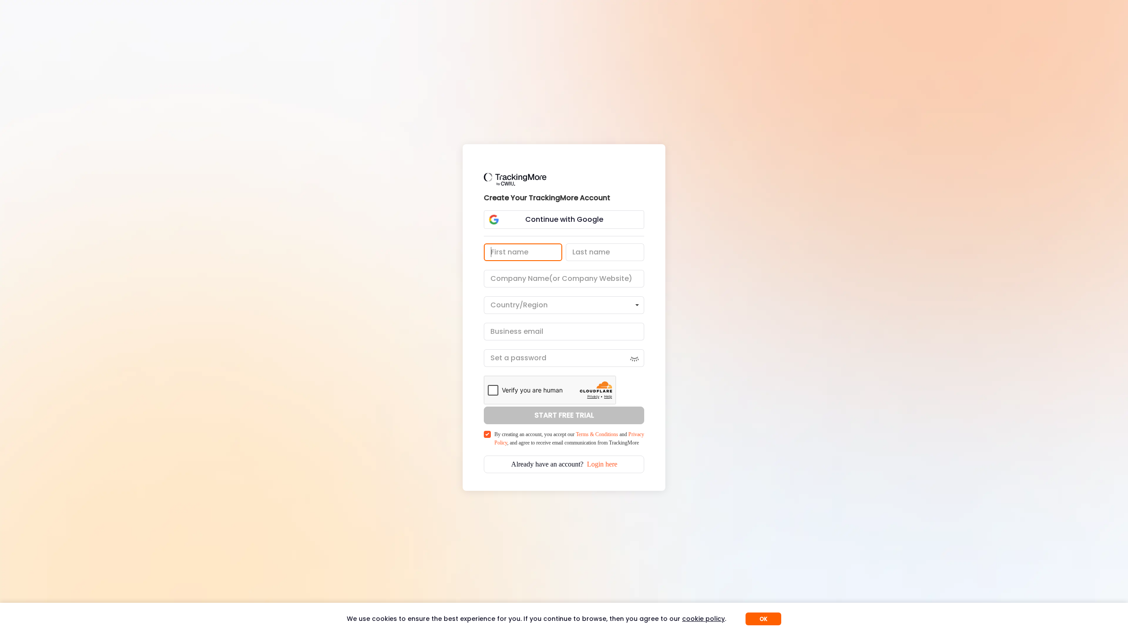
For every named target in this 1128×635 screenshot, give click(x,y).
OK (763, 619)
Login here (602, 464)
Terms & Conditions (597, 434)
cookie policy (703, 618)
